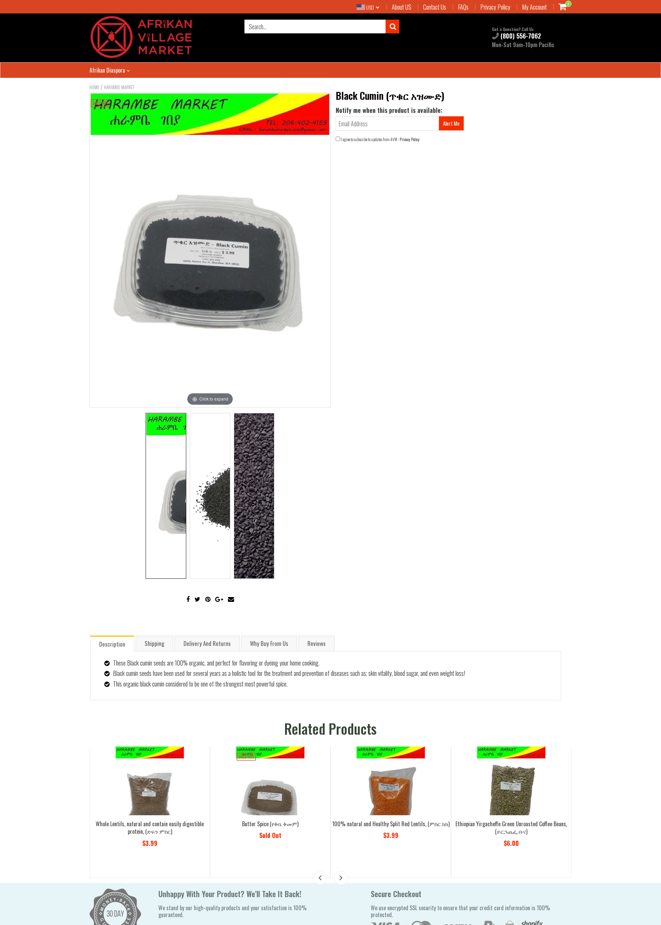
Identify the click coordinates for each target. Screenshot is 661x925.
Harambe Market (119, 87)
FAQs (463, 6)
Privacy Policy (495, 6)
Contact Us (434, 6)
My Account (534, 6)
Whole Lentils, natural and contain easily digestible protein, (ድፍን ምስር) (287, 828)
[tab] (112, 643)
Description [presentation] (112, 644)
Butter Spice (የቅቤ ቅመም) (407, 824)
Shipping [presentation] (154, 643)
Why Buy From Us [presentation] (269, 643)
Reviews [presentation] (316, 643)
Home (94, 87)
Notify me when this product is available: (389, 110)
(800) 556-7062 (520, 35)
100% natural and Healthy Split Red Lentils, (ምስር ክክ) (527, 824)
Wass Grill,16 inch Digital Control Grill (166, 824)
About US (401, 6)
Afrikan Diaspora (108, 70)
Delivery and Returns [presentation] (207, 643)
